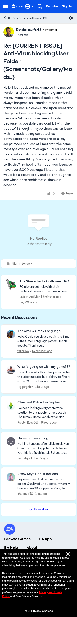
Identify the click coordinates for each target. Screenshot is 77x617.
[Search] (40, 6)
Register (52, 6)
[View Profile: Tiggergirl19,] (11, 370)
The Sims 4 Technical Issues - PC (27, 18)
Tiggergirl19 (25, 387)
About (32, 547)
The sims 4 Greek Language (39, 331)
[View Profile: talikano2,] (11, 334)
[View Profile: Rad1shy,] (11, 441)
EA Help (11, 547)
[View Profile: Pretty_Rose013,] (11, 405)
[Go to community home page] (17, 6)
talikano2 (23, 351)
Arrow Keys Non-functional (37, 474)
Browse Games (17, 539)
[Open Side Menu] (5, 6)
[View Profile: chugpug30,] (11, 477)
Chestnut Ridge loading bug (39, 402)
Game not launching (32, 438)
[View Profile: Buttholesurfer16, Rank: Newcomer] (8, 32)
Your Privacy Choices (38, 611)
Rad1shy (22, 458)
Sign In (67, 6)
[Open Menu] (71, 18)
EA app (45, 539)
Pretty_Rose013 (28, 422)
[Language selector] (29, 6)
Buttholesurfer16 (28, 30)
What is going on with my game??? (43, 367)
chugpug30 (25, 494)
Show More (40, 509)
